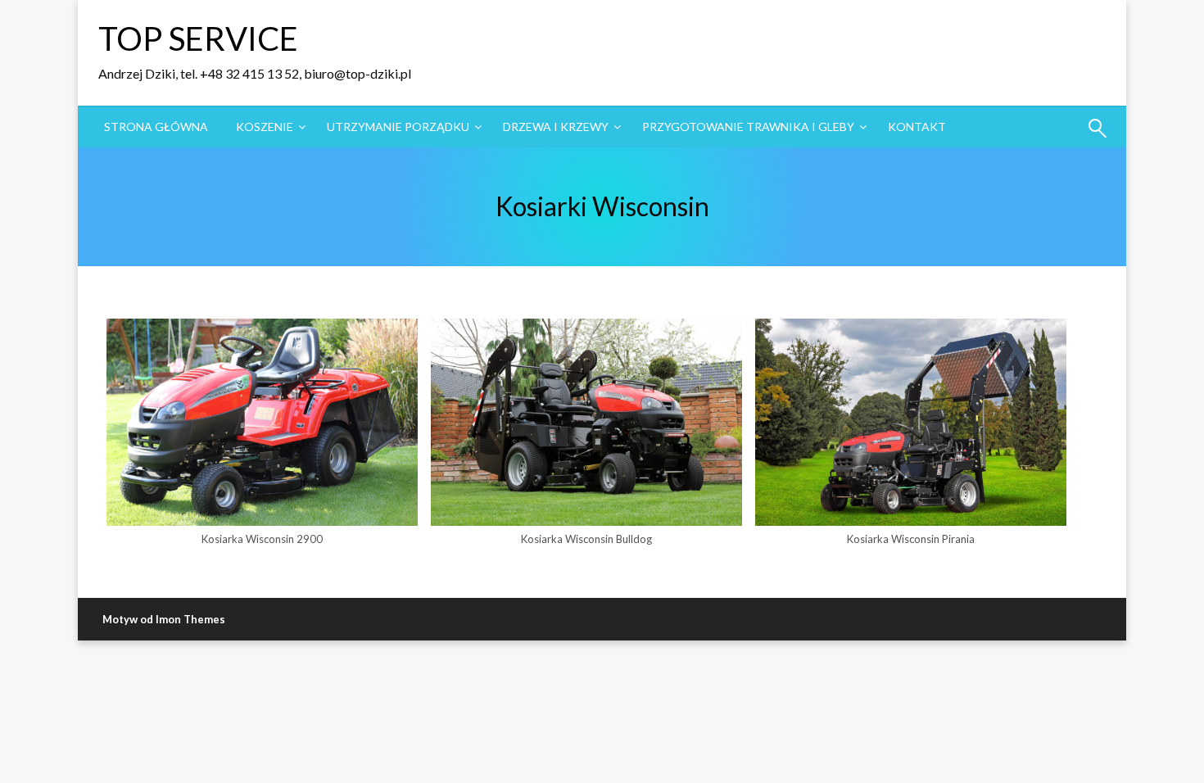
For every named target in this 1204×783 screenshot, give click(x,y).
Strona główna (156, 127)
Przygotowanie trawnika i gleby (748, 127)
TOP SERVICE (198, 38)
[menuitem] (156, 126)
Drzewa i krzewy (556, 127)
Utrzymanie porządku (398, 127)
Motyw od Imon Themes (163, 619)
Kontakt (917, 127)
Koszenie (264, 127)
